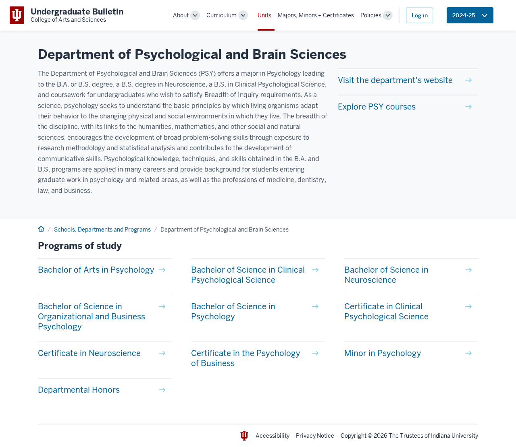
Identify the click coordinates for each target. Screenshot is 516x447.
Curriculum (221, 15)
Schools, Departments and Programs (102, 229)
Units (264, 15)
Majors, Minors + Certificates (316, 15)
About (181, 15)
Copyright (353, 435)
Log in (420, 15)
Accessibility (272, 435)
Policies (370, 15)
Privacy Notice (315, 435)
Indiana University (454, 435)
